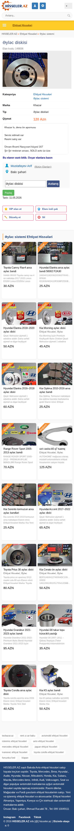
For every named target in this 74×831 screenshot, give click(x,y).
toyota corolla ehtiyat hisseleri (49, 752)
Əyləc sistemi (47, 33)
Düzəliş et (15, 217)
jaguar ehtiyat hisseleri (46, 746)
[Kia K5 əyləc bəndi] (55, 669)
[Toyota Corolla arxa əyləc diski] (19, 669)
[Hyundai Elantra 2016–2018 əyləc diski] (19, 367)
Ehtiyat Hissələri (28, 33)
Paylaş (8, 192)
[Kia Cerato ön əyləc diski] (55, 548)
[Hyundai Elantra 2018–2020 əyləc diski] (19, 306)
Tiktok (37, 817)
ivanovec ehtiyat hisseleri (14, 752)
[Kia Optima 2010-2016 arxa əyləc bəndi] (55, 367)
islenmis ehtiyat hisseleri (14, 741)
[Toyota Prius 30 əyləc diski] (19, 548)
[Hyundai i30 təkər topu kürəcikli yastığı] (55, 608)
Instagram (9, 817)
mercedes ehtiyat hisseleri (15, 746)
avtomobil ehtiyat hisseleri (55, 735)
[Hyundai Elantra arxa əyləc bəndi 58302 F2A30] (55, 246)
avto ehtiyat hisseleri (43, 741)
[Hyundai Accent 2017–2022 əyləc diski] (55, 487)
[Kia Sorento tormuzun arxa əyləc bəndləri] (19, 487)
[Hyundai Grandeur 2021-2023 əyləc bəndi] (19, 608)
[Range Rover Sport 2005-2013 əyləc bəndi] (19, 427)
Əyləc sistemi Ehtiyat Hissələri (28, 237)
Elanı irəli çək (50, 209)
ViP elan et (15, 209)
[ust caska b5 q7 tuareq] (55, 427)
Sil (43, 217)
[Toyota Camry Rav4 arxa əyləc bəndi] (19, 246)
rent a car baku (27, 735)
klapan (25, 757)
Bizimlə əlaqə (61, 821)
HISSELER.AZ (9, 33)
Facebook (24, 817)
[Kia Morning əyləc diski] (55, 306)
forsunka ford (8, 757)
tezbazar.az (8, 735)
